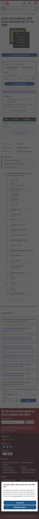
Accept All (20, 503)
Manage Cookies (20, 507)
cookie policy (17, 496)
